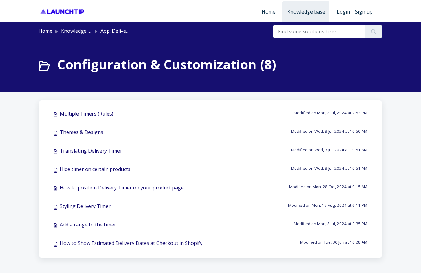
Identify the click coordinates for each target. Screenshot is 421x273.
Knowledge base (306, 11)
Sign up (364, 11)
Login (343, 11)
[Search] (373, 31)
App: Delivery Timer (123, 30)
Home (269, 11)
